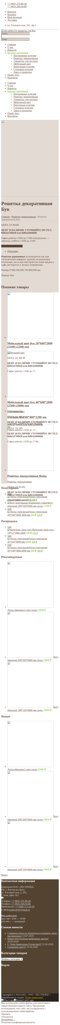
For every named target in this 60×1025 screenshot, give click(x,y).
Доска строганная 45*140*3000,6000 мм (27, 547)
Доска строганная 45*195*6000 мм (27, 497)
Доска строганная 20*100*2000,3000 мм (27, 512)
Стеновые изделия (23, 69)
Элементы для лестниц (26, 61)
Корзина (11, 14)
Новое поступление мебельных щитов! (27, 938)
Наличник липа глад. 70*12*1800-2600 (30, 530)
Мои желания (14, 17)
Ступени (12, 423)
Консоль (11, 11)
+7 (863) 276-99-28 (17, 3)
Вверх (4, 875)
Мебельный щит (22, 64)
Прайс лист (13, 75)
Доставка (12, 20)
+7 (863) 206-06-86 (17, 6)
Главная (11, 44)
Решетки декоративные (26, 58)
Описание (12, 251)
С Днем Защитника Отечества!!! (24, 944)
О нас (10, 47)
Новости (11, 50)
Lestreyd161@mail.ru (19, 910)
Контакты (12, 77)
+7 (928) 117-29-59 (24, 906)
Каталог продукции (17, 52)
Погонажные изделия (25, 55)
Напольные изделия (24, 66)
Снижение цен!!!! (16, 947)
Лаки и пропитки (23, 72)
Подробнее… (8, 1019)
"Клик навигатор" (34, 997)
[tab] (33, 251)
